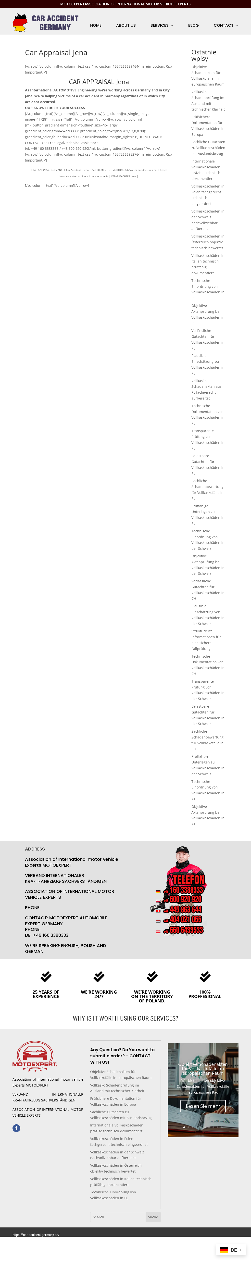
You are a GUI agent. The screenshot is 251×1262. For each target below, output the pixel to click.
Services (160, 26)
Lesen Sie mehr (203, 1106)
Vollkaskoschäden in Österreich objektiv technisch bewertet (208, 242)
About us (126, 26)
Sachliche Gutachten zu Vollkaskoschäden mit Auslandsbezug (208, 147)
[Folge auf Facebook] (16, 1128)
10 (222, 1127)
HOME (95, 26)
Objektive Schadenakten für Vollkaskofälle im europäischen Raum (203, 1068)
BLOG (193, 26)
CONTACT (224, 26)
